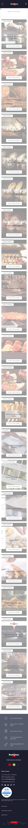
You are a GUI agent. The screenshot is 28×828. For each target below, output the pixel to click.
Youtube (5, 785)
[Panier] (26, 4)
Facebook (2, 785)
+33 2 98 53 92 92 (10, 779)
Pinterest (14, 785)
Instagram (11, 785)
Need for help (4, 814)
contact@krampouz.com (8, 781)
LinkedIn (8, 785)
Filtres (14, 822)
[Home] (8, 11)
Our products (4, 806)
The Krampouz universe (6, 810)
